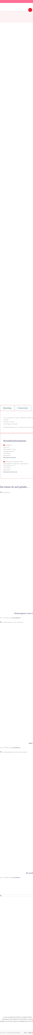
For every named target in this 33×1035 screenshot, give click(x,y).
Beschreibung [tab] (7, 408)
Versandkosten (16, 618)
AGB (25, 1032)
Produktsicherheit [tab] (23, 408)
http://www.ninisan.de (9, 457)
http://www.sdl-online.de (10, 472)
